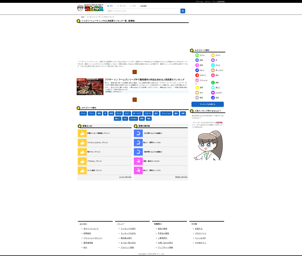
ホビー (127, 113)
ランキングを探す (128, 229)
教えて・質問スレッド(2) (151, 142)
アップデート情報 (165, 247)
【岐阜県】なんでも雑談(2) (152, 152)
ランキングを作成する (207, 104)
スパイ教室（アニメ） (95, 170)
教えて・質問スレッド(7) (151, 170)
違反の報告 (162, 229)
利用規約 (87, 233)
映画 (111, 113)
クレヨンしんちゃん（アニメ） (98, 142)
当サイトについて (91, 229)
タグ (134, 6)
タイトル (123, 6)
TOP (82, 17)
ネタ (125, 118)
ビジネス (133, 118)
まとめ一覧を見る (125, 177)
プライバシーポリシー (93, 238)
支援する (199, 229)
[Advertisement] (133, 42)
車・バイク (137, 113)
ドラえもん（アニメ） (95, 161)
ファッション (166, 113)
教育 (141, 118)
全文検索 (143, 6)
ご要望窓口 (162, 238)
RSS (85, 247)
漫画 (99, 113)
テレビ (119, 113)
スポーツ (148, 113)
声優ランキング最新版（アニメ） (98, 133)
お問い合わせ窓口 (165, 243)
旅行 (156, 113)
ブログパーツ (200, 233)
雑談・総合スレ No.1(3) (151, 161)
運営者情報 (88, 243)
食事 (183, 113)
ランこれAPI (200, 238)
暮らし (117, 118)
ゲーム (83, 113)
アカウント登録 (127, 247)
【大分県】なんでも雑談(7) (152, 133)
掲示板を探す (126, 238)
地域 (148, 118)
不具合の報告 (163, 233)
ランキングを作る (128, 233)
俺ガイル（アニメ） (94, 152)
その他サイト (200, 243)
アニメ (91, 113)
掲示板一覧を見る (181, 177)
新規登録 (219, 122)
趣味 (176, 113)
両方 (111, 6)
